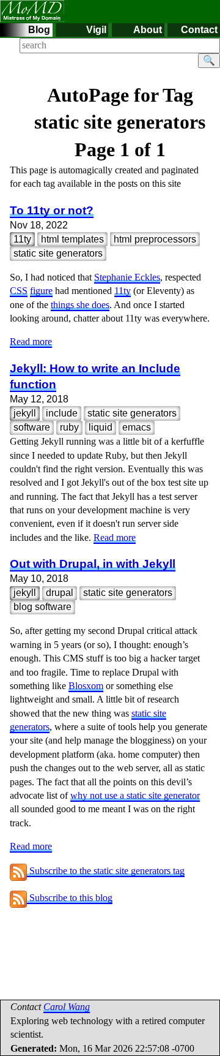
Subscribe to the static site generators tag (106, 871)
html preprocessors (155, 239)
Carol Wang (66, 1006)
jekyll (24, 413)
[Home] (32, 10)
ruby (69, 427)
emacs (136, 427)
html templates (72, 239)
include (62, 413)
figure (41, 290)
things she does (80, 305)
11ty (22, 239)
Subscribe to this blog (69, 897)
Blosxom (85, 686)
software (31, 427)
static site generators (58, 253)
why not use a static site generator (135, 795)
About (147, 30)
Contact (199, 30)
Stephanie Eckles (127, 277)
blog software (42, 607)
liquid (100, 427)
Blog (39, 30)
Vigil (96, 30)
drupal (59, 592)
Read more (31, 341)
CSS (19, 290)
